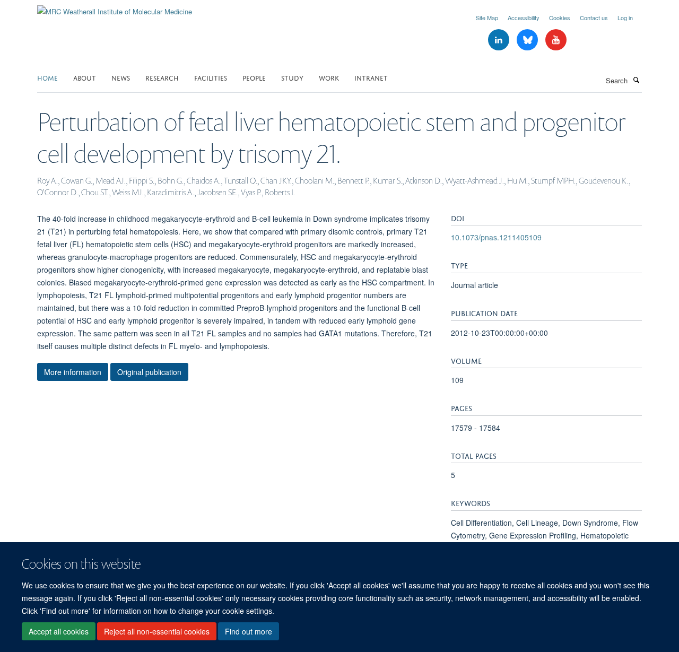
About (84, 77)
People (254, 77)
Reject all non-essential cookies (157, 631)
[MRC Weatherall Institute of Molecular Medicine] (114, 8)
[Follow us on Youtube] (556, 40)
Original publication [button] (149, 372)
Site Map (487, 17)
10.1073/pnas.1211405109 (496, 237)
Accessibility (523, 17)
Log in (625, 17)
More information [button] (72, 372)
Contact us (594, 17)
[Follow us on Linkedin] (499, 40)
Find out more (248, 631)
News (120, 77)
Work (329, 77)
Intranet (371, 77)
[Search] (636, 79)
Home (47, 77)
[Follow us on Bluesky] (528, 40)
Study (292, 77)
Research (162, 77)
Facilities (210, 77)
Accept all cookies (59, 631)
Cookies (559, 17)
